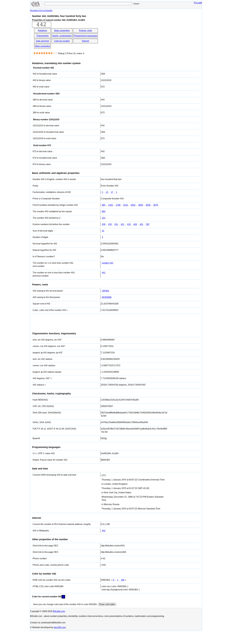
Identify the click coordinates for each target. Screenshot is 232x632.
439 (103, 224)
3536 (148, 205)
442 (103, 530)
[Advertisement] (122, 38)
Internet (85, 41)
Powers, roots (85, 30)
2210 (125, 205)
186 (122, 580)
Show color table (107, 604)
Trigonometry (42, 36)
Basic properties (62, 30)
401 (141, 224)
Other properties (42, 46)
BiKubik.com (59, 611)
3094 (140, 205)
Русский (198, 3)
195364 (105, 291)
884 (103, 205)
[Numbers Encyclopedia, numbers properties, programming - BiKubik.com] (35, 6)
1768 (118, 205)
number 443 (107, 263)
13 (107, 192)
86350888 (106, 297)
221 (103, 218)
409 (135, 224)
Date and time (42, 41)
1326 (110, 205)
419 (129, 224)
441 (103, 272)
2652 (133, 205)
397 (148, 224)
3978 (155, 205)
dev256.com (60, 627)
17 (112, 192)
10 (103, 231)
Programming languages (85, 36)
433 (110, 224)
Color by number (62, 41)
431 (116, 224)
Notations (42, 30)
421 (122, 224)
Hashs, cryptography (62, 36)
